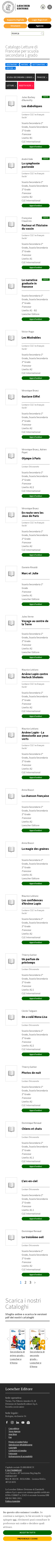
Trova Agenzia (14, 1431)
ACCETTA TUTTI (27, 1532)
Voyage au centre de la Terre (35, 622)
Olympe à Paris (31, 458)
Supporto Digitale (15, 19)
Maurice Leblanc (30, 669)
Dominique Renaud (31, 1122)
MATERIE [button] (24, 64)
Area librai (13, 1434)
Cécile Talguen (29, 1010)
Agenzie (39, 25)
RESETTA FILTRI (25, 85)
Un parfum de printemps (30, 960)
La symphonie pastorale (31, 164)
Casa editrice (14, 1428)
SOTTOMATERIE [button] (38, 64)
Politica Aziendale (12, 1501)
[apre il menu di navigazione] (49, 6)
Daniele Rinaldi (29, 567)
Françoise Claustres (27, 219)
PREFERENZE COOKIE (27, 1538)
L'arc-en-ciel (29, 1181)
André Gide (27, 159)
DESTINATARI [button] (12, 64)
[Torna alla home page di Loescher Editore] (16, 7)
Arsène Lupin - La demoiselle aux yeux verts (35, 736)
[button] (8, 1338)
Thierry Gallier (29, 954)
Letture (10, 85)
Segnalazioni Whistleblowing (20, 1444)
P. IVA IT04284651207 (13, 1470)
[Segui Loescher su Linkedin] (18, 1423)
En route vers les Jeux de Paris (33, 514)
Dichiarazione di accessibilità (20, 1456)
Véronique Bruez (30, 390)
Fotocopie (13, 1453)
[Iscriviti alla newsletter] (29, 1423)
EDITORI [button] (10, 68)
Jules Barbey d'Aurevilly (28, 99)
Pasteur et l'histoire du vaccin (35, 226)
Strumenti (15, 25)
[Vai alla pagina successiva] (34, 1282)
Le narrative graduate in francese (29, 283)
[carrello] (43, 6)
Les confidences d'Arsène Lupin (32, 901)
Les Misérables (31, 337)
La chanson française (35, 796)
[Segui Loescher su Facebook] (8, 1423)
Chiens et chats (32, 1129)
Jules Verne (28, 616)
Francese (41, 77)
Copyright (13, 1447)
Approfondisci (35, 146)
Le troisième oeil (33, 1237)
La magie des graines (35, 849)
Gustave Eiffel (31, 396)
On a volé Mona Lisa (34, 1017)
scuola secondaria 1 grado (19, 77)
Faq (10, 1437)
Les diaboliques (32, 106)
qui (14, 1519)
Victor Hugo (28, 331)
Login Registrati (39, 19)
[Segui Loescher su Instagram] (13, 1423)
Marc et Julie (30, 573)
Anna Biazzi (28, 789)
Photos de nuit (31, 1073)
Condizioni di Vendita (17, 1450)
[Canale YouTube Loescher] (24, 1423)
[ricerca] (42, 33)
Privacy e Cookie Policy (18, 1442)
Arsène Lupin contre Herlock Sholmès (35, 675)
